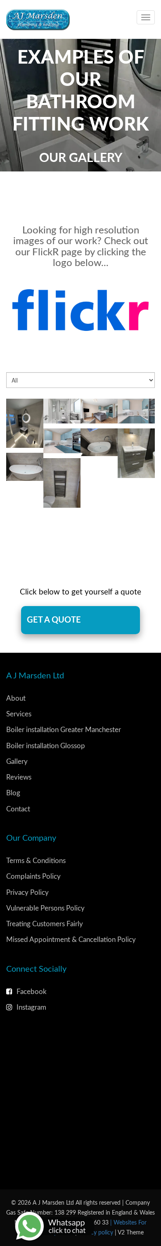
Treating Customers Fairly (44, 923)
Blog (13, 793)
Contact (18, 809)
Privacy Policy (27, 892)
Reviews (18, 777)
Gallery (17, 761)
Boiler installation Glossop (45, 745)
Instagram (31, 1007)
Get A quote (54, 620)
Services (18, 714)
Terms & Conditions (36, 860)
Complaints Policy (33, 876)
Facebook (32, 991)
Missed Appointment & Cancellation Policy (71, 939)
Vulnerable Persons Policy (45, 908)
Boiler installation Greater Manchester (63, 729)
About (16, 698)
